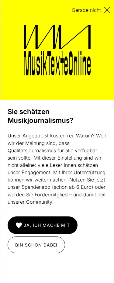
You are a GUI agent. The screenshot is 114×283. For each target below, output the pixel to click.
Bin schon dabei (36, 244)
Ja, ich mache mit (46, 225)
